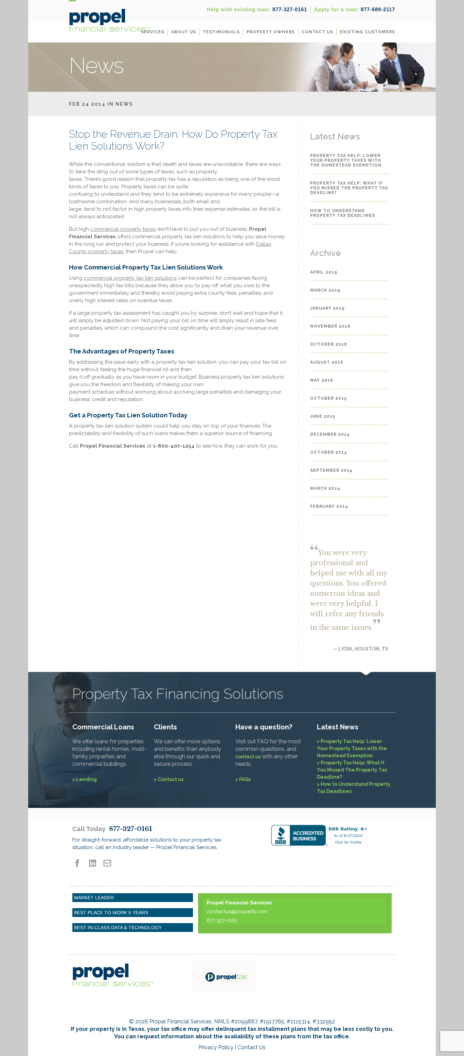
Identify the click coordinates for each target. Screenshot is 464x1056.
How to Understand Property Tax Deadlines (342, 213)
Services (152, 32)
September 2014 (331, 470)
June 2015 (322, 416)
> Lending (84, 779)
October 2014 (328, 452)
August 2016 (326, 362)
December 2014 (330, 434)
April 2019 (323, 272)
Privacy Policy (215, 1047)
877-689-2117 (354, 9)
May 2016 (321, 380)
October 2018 (328, 344)
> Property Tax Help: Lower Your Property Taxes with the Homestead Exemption (352, 748)
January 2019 (327, 308)
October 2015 (328, 398)
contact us (248, 756)
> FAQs (243, 779)
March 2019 (325, 290)
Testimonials (221, 32)
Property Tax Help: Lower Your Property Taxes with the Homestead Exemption (346, 160)
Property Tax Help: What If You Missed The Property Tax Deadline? (349, 188)
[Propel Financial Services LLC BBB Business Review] (331, 835)
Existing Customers (367, 32)
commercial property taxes (123, 229)
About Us (183, 32)
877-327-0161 (257, 9)
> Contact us (168, 779)
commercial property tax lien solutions (130, 278)
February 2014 (329, 506)
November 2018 (330, 326)
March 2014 (325, 488)
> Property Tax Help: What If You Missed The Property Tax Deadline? (352, 770)
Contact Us (317, 32)
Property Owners (271, 32)
